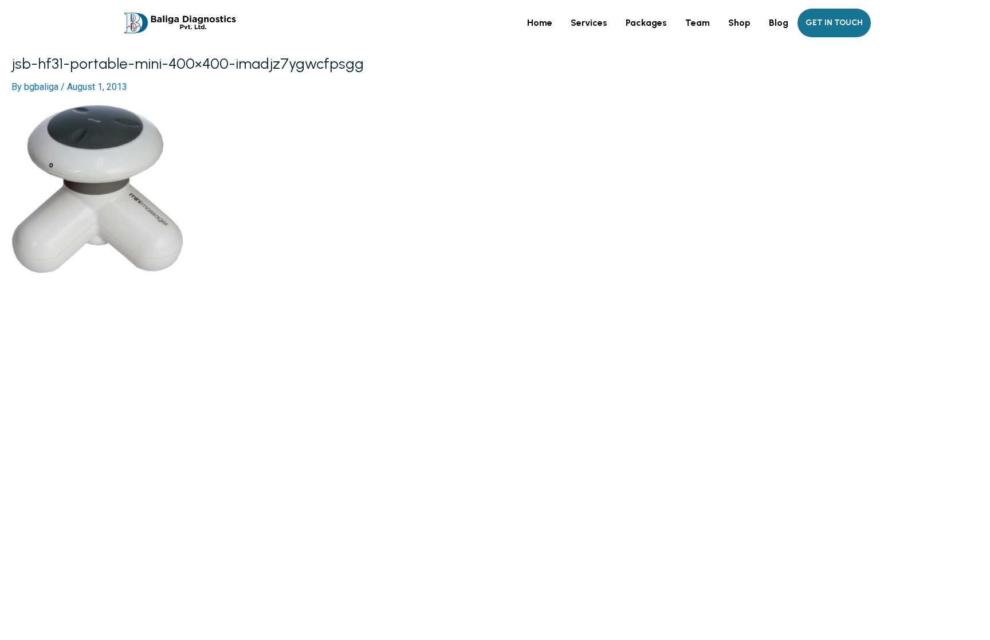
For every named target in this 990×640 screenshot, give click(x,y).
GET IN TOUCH (834, 23)
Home (539, 22)
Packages (646, 22)
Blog (778, 22)
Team (697, 22)
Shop (739, 22)
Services (589, 22)
